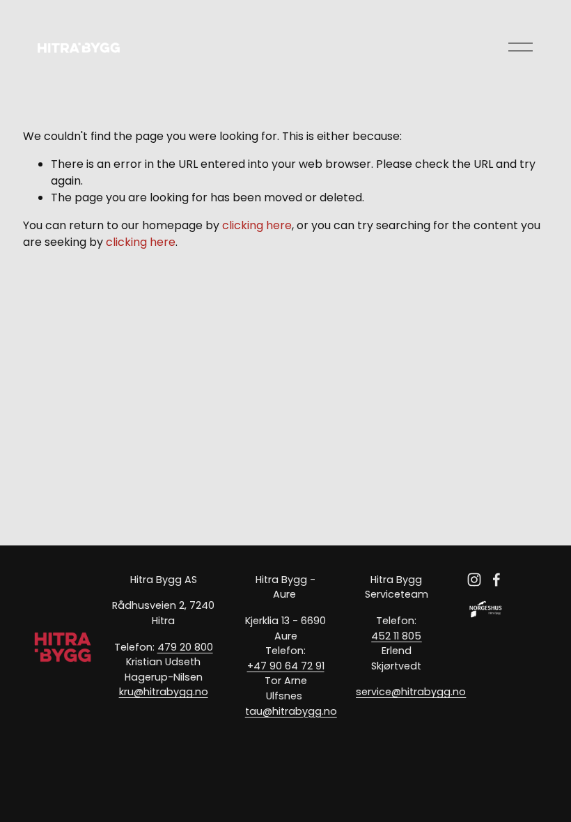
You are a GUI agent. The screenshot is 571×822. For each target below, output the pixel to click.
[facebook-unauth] (496, 580)
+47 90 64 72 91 (285, 666)
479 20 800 (185, 647)
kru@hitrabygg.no (163, 692)
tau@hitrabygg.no (291, 711)
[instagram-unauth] (474, 580)
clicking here (257, 225)
